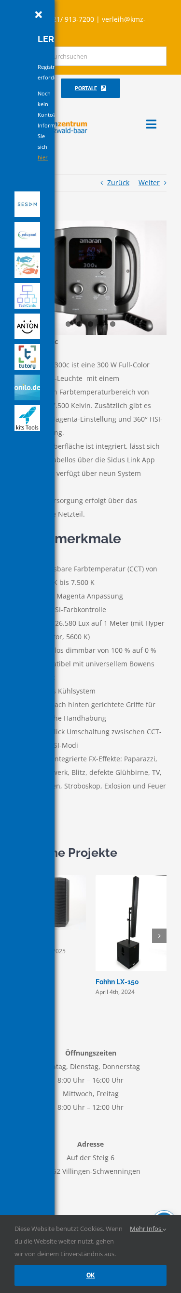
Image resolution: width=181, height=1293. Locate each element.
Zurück (118, 182)
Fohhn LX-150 (117, 982)
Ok (90, 1275)
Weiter (149, 182)
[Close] (38, 15)
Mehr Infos (146, 1228)
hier (43, 157)
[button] (159, 936)
